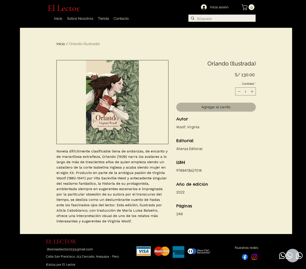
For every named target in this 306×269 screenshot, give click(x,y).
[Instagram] (254, 257)
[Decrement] (238, 91)
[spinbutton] (245, 91)
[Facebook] (245, 257)
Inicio (60, 44)
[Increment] (252, 91)
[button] (248, 7)
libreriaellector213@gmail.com (70, 249)
